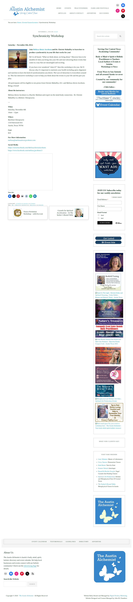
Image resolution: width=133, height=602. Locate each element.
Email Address (102, 199)
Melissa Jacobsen (36, 205)
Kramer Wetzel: (103, 468)
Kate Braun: (102, 465)
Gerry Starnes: (102, 462)
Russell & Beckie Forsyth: (106, 471)
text (102, 218)
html (102, 215)
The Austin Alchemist (26, 596)
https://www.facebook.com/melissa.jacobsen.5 (25, 150)
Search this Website (11, 579)
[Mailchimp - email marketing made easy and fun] (119, 224)
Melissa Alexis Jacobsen (42, 49)
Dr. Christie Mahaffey (20, 205)
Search (32, 584)
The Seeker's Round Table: (107, 484)
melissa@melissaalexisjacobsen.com (21, 140)
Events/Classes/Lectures (26, 203)
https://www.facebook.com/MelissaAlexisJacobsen (27, 148)
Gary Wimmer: (103, 459)
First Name (101, 206)
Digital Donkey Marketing (118, 596)
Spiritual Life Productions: (106, 477)
